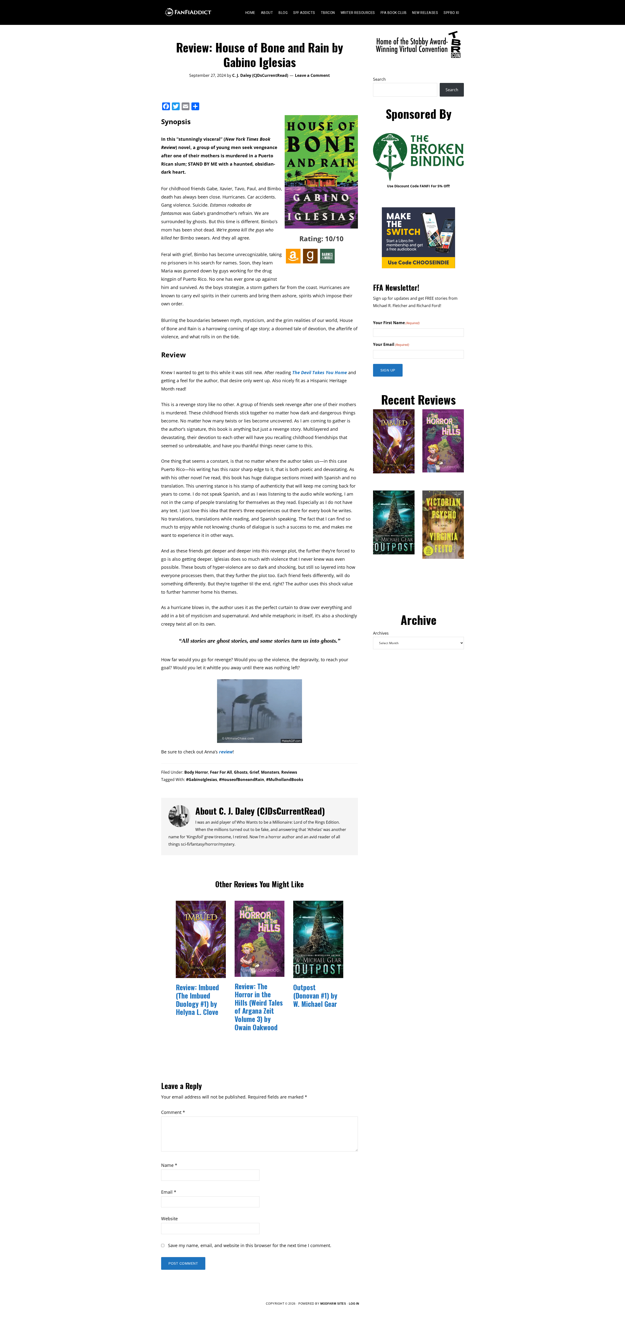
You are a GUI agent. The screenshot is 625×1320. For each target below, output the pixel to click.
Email (168, 1192)
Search (379, 79)
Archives (381, 633)
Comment (173, 1112)
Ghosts (241, 772)
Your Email (391, 344)
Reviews (289, 772)
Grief (254, 772)
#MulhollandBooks (284, 779)
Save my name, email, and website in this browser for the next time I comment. (249, 1245)
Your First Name (396, 322)
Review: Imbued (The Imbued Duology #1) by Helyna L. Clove (197, 999)
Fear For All (221, 772)
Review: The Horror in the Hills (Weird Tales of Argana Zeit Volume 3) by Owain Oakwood (259, 1006)
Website (169, 1218)
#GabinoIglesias (201, 779)
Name (169, 1165)
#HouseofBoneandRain (241, 779)
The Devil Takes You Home (319, 372)
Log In (354, 1303)
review (226, 752)
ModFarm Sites (333, 1303)
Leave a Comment (312, 75)
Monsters (270, 772)
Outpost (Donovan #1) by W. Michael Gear (315, 995)
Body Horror (196, 772)
